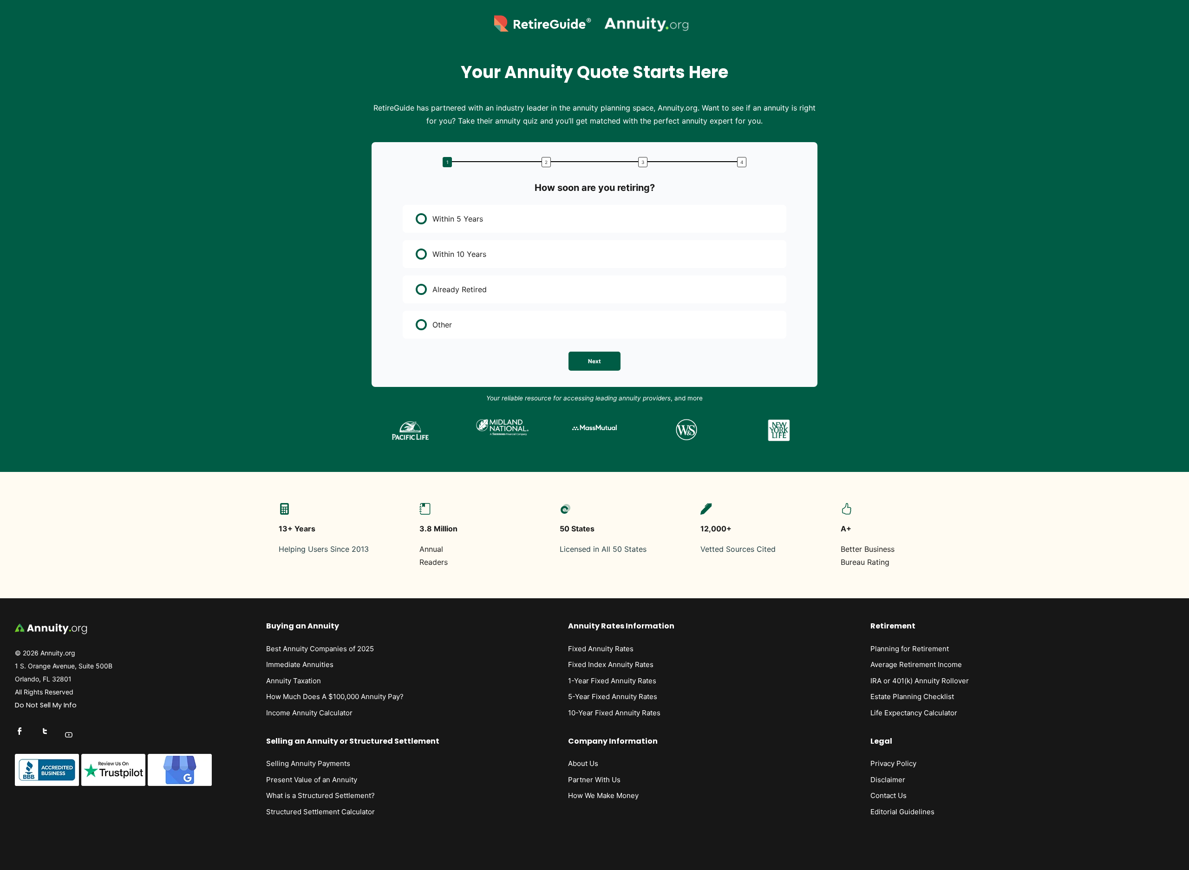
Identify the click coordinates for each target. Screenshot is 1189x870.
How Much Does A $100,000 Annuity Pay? (335, 696)
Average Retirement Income (916, 664)
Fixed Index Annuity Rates (610, 664)
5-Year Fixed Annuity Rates (612, 696)
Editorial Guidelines (902, 811)
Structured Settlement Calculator (320, 811)
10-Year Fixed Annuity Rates (614, 712)
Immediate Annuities (299, 664)
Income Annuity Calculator (309, 712)
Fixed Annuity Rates (601, 648)
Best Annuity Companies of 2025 (320, 648)
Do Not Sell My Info (46, 705)
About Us (583, 763)
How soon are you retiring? (595, 187)
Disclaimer (887, 779)
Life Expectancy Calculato (912, 712)
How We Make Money (603, 795)
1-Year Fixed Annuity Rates (612, 680)
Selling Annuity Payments (308, 763)
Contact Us (888, 795)
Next (594, 361)
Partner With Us (594, 779)
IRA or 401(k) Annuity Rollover (919, 680)
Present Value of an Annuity (311, 779)
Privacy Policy (893, 763)
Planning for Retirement (909, 648)
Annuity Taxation (293, 680)
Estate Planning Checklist (912, 696)
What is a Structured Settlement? (320, 795)
